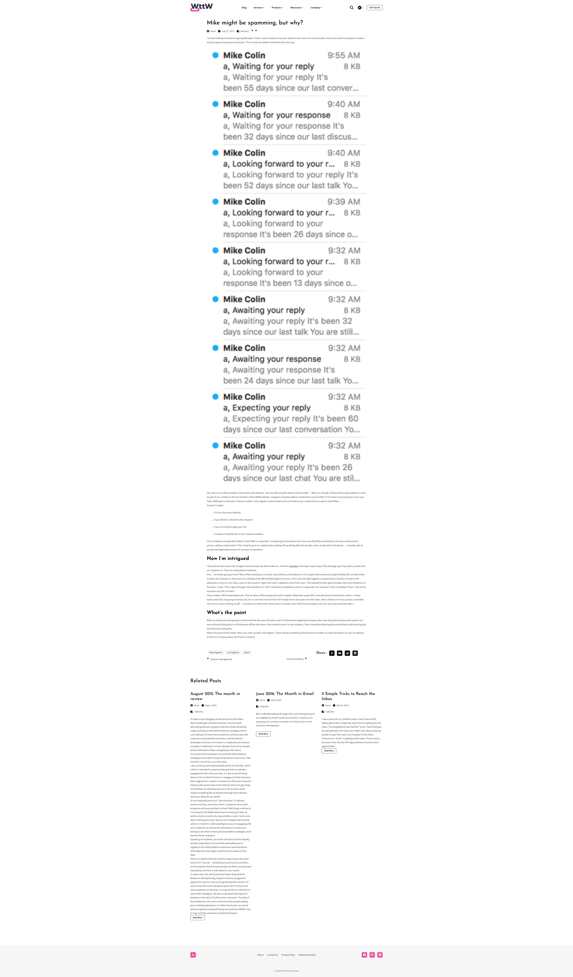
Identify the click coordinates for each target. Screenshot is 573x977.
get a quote (374, 7)
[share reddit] (347, 653)
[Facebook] (364, 955)
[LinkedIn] (380, 955)
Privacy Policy (288, 955)
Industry (199, 711)
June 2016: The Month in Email (285, 694)
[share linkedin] (355, 653)
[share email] (339, 653)
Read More (197, 917)
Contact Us (272, 955)
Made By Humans (307, 955)
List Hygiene (233, 652)
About (260, 955)
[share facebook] (332, 653)
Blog (244, 7)
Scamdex (293, 566)
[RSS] (193, 955)
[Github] (372, 955)
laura (196, 705)
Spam (247, 652)
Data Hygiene (215, 652)
